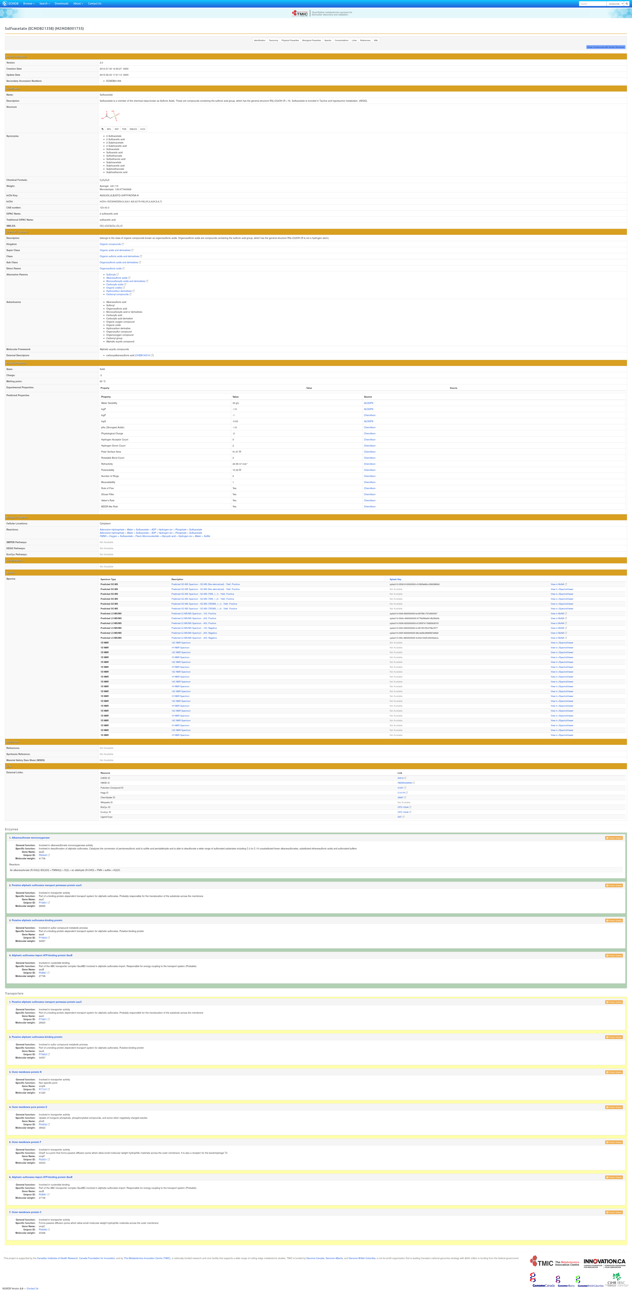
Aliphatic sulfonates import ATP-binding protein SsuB (42, 955)
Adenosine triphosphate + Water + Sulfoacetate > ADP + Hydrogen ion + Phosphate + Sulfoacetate (151, 529)
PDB (124, 129)
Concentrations (341, 40)
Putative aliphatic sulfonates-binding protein (37, 920)
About (77, 3)
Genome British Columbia (362, 1258)
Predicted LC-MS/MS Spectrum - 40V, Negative (194, 637)
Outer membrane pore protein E (29, 1107)
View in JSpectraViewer (562, 589)
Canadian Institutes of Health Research (57, 1258)
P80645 (43, 855)
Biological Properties (311, 40)
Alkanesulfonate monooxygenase (31, 837)
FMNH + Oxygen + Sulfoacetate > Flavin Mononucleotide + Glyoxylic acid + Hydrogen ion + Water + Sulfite (155, 536)
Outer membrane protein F (26, 1142)
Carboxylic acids (115, 284)
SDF (117, 129)
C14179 (402, 792)
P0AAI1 (43, 972)
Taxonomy (273, 40)
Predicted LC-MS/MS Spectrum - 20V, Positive (193, 618)
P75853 (43, 937)
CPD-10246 (403, 807)
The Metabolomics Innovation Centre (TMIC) (147, 1258)
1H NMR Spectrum (180, 647)
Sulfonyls (111, 274)
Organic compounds (110, 244)
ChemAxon (370, 415)
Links (354, 40)
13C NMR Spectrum (181, 642)
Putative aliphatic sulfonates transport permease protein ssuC (47, 885)
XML (376, 40)
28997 (401, 797)
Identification (259, 40)
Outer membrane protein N (26, 1071)
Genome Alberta (334, 1258)
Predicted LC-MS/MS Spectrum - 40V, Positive (193, 623)
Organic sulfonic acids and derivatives (120, 256)
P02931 (43, 1159)
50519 (401, 777)
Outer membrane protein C (26, 1212)
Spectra (327, 40)
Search (44, 3)
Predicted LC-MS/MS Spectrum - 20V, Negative (194, 632)
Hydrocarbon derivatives (119, 291)
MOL (109, 129)
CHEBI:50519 (143, 355)
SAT (400, 816)
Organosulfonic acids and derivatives (119, 262)
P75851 (43, 902)
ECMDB (13, 3)
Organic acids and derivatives (115, 250)
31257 (401, 787)
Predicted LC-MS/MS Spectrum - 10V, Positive (193, 613)
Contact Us (94, 3)
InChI (142, 129)
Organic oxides (114, 287)
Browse (28, 3)
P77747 (43, 1089)
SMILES (133, 129)
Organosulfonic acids (111, 268)
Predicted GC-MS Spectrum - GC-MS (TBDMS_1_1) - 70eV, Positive (204, 603)
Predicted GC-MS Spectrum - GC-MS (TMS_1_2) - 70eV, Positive (202, 598)
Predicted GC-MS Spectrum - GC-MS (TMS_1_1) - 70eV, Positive (202, 593)
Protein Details (615, 837)
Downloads (61, 3)
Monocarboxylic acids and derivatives (126, 281)
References (365, 40)
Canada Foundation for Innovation (97, 1258)
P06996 (43, 1229)
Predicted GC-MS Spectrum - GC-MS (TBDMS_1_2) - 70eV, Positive (204, 608)
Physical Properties (290, 40)
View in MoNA (558, 584)
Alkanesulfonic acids (117, 277)
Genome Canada (315, 1258)
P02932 (43, 1124)
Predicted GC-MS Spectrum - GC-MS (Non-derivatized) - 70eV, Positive (205, 584)
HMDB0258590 (405, 782)
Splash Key (395, 579)
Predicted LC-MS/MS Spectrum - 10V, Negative (194, 627)
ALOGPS (368, 403)
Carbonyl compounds (117, 294)
